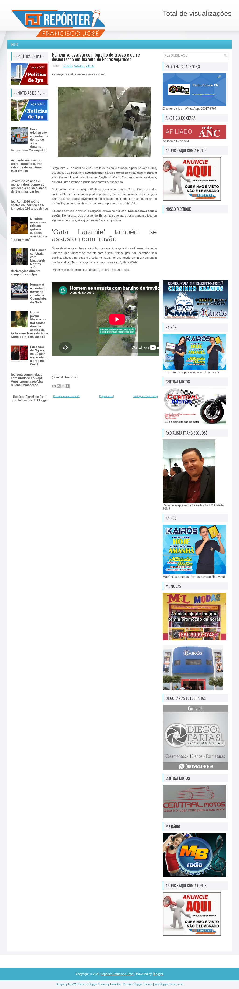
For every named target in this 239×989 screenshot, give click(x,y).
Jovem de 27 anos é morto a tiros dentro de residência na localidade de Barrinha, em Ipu (28, 186)
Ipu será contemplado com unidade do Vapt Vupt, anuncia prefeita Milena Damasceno (27, 380)
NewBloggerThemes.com (169, 984)
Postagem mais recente (66, 396)
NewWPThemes (77, 984)
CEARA (68, 66)
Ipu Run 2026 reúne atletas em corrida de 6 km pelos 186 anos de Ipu (29, 205)
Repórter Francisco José (117, 974)
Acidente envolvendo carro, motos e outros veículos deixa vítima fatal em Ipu (26, 166)
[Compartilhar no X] (62, 386)
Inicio (14, 44)
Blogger (42, 400)
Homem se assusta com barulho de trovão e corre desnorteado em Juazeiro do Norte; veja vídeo (96, 56)
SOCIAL (79, 66)
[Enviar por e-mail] (54, 386)
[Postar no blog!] (58, 386)
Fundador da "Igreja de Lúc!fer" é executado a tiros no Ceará (38, 355)
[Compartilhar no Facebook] (67, 386)
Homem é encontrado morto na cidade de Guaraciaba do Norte (38, 293)
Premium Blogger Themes (137, 984)
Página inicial (106, 396)
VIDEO (90, 66)
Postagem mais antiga (145, 396)
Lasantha (115, 984)
